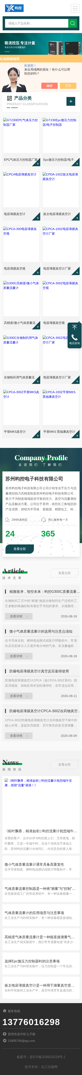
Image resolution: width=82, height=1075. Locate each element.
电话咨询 (74, 343)
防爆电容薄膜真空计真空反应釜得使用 (39, 671)
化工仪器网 (49, 1067)
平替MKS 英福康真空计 (59, 431)
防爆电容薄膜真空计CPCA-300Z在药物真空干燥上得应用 (45, 711)
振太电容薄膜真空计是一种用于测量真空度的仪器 (40, 986)
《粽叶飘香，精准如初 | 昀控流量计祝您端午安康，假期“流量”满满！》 (41, 832)
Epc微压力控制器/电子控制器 (61, 159)
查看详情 (16, 616)
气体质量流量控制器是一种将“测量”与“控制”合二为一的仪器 (40, 889)
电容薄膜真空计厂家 (57, 268)
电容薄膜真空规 (14, 268)
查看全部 (20, 549)
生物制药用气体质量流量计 (21, 377)
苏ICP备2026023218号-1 (47, 1057)
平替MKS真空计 (15, 431)
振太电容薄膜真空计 (57, 214)
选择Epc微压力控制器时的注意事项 (32, 961)
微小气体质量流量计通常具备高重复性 (34, 864)
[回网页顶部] (74, 327)
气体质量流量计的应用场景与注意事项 (34, 913)
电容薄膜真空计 (14, 214)
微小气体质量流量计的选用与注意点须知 (40, 631)
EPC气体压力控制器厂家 (21, 159)
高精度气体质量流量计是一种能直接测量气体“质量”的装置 (40, 937)
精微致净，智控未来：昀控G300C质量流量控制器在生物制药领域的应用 (45, 591)
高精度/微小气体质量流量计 (21, 323)
